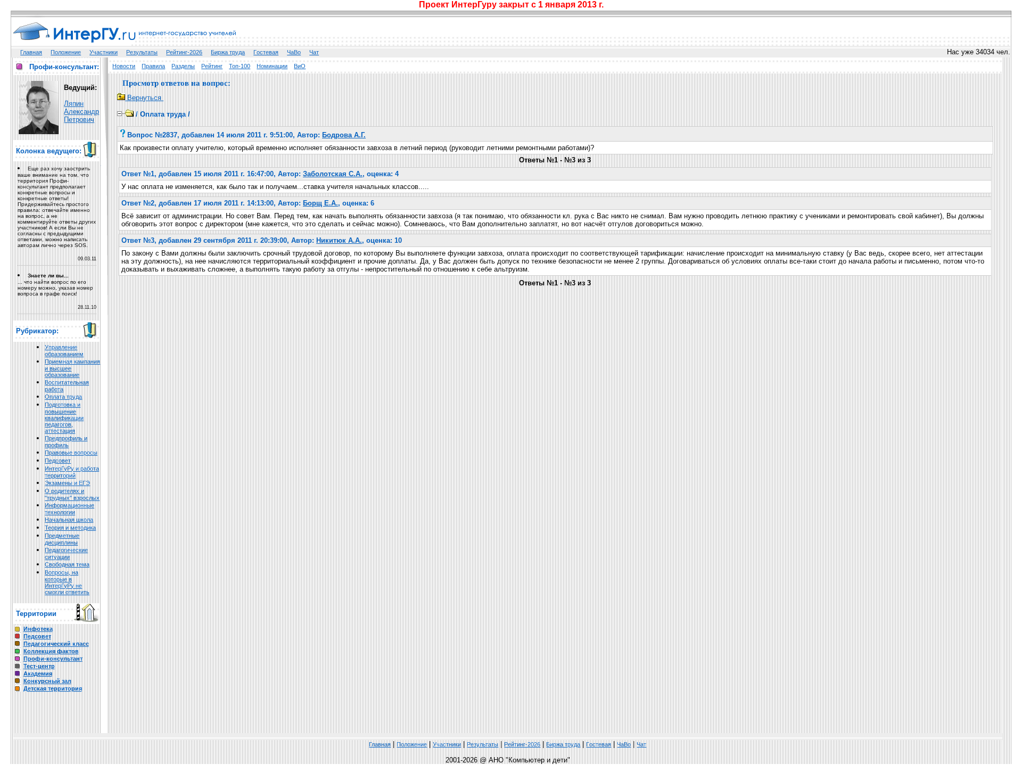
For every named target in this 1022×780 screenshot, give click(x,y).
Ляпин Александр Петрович (81, 112)
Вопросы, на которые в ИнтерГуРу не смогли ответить (67, 582)
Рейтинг (211, 66)
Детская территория (52, 688)
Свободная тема (67, 564)
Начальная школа (69, 519)
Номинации (272, 66)
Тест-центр (39, 666)
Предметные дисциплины (62, 539)
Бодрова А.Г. (344, 135)
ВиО (300, 66)
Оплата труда (63, 396)
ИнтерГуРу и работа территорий (72, 472)
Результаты (142, 52)
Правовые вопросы (71, 452)
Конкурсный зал (47, 681)
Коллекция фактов (51, 651)
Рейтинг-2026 (184, 52)
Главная (31, 52)
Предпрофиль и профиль (66, 441)
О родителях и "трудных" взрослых (72, 494)
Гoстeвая (265, 52)
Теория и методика (70, 527)
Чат (314, 52)
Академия (37, 673)
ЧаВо (294, 52)
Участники (103, 52)
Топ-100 (239, 66)
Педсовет (58, 460)
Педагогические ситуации (66, 553)
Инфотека (38, 629)
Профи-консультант (53, 658)
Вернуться (144, 98)
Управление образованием (64, 350)
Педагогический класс (56, 644)
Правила (153, 66)
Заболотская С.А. (332, 174)
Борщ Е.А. (320, 203)
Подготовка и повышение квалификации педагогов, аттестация (64, 417)
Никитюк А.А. (339, 240)
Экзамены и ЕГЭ (67, 483)
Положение (66, 52)
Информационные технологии (69, 508)
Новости (123, 66)
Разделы (183, 66)
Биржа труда (228, 52)
